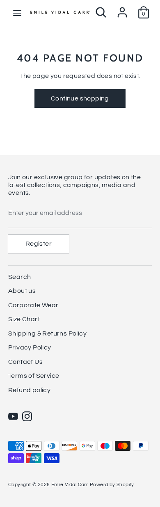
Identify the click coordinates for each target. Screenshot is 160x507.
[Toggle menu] (17, 12)
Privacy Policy (29, 347)
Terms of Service (33, 375)
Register (38, 243)
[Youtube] (13, 416)
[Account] (122, 9)
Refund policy (29, 390)
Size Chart (24, 319)
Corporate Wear (33, 305)
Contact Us (25, 362)
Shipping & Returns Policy (47, 333)
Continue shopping (80, 98)
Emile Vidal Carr (69, 484)
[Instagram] (27, 416)
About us (22, 291)
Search (19, 277)
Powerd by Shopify (112, 484)
